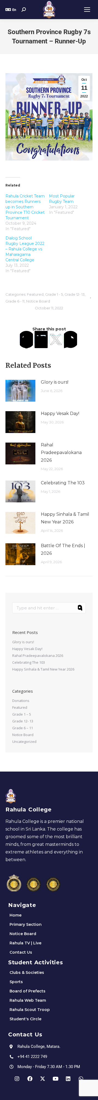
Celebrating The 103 (63, 482)
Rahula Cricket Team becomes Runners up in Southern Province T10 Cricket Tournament (25, 207)
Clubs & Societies (27, 972)
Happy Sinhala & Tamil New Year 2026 (65, 518)
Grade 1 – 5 (21, 714)
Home (16, 915)
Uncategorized (24, 741)
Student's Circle (25, 1018)
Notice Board (38, 301)
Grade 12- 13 (75, 294)
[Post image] (20, 391)
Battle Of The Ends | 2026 (63, 549)
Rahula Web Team (28, 1000)
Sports (16, 981)
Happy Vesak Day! (60, 413)
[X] (56, 339)
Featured (35, 294)
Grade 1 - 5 (54, 294)
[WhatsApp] (70, 339)
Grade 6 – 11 (22, 727)
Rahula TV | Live (25, 943)
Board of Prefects (27, 991)
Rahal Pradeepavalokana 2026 (61, 452)
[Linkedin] (68, 1078)
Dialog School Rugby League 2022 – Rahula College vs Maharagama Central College (24, 249)
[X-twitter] (43, 1078)
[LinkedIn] (41, 339)
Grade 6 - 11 (14, 301)
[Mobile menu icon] (87, 9)
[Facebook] (26, 339)
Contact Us (21, 952)
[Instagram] (17, 1078)
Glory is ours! (54, 382)
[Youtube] (55, 1078)
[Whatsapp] (81, 1078)
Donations (20, 700)
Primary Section (26, 924)
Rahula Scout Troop (30, 1009)
